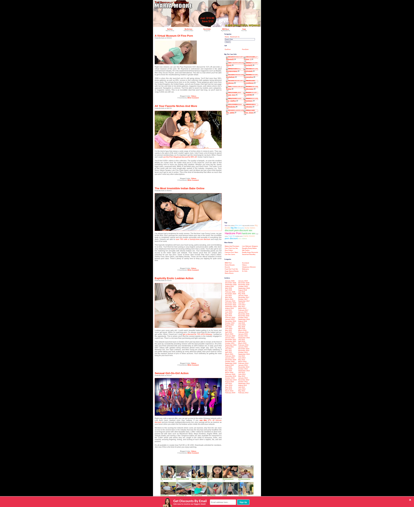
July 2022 (228, 327)
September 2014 (244, 354)
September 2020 (231, 363)
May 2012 (241, 391)
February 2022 (230, 336)
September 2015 (244, 338)
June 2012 (241, 389)
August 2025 (229, 286)
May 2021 (228, 350)
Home (227, 37)
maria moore (249, 236)
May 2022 (228, 330)
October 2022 (229, 323)
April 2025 (228, 290)
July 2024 (228, 295)
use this (204, 420)
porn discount (231, 238)
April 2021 (228, 352)
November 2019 (230, 376)
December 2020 (230, 360)
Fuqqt (244, 29)
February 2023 (230, 317)
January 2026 (229, 281)
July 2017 (241, 303)
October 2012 (243, 382)
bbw (226, 225)
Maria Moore (229, 273)
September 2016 (244, 319)
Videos (193, 96)
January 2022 (229, 338)
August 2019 (229, 382)
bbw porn (238, 225)
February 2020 (230, 374)
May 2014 (241, 360)
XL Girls (244, 271)
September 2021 (231, 345)
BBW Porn (228, 263)
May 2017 (241, 306)
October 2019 (229, 378)
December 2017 (243, 297)
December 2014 (243, 349)
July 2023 (228, 310)
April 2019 (228, 389)
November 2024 (230, 294)
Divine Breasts (230, 265)
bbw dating (231, 225)
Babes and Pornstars (232, 246)
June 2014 (241, 358)
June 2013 (241, 374)
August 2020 (229, 365)
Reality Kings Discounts (250, 252)
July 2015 (241, 339)
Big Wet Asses (188, 29)
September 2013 (244, 371)
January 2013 (243, 378)
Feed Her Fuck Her (231, 269)
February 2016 (243, 332)
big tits (234, 228)
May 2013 (241, 376)
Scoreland (245, 263)
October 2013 (243, 369)
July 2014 (241, 356)
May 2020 (228, 371)
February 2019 (230, 393)
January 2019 (243, 281)
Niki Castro (245, 250)
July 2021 (228, 349)
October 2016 (243, 317)
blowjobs (240, 228)
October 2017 (243, 299)
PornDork (245, 49)
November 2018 (243, 284)
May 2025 (228, 288)
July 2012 (241, 387)
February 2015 (243, 345)
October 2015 (243, 336)
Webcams (245, 269)
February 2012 (243, 393)
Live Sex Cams (230, 254)
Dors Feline (229, 250)
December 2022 (230, 321)
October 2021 (229, 343)
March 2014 (242, 361)
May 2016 (241, 327)
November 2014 (243, 350)
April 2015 (241, 341)
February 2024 (230, 301)
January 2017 (243, 312)
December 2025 (230, 283)
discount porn (232, 230)
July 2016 (241, 323)
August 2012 (242, 385)
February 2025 (230, 292)
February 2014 (243, 363)
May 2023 (228, 314)
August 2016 (242, 321)
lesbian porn (239, 236)
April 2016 (241, 328)
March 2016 (242, 330)
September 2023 (231, 306)
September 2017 (244, 301)
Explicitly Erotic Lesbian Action (174, 278)
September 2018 (244, 288)
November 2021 (230, 341)
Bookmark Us (234, 37)
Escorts (227, 267)
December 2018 (243, 283)
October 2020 (229, 361)
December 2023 (230, 303)
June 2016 (241, 325)
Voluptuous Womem (249, 267)
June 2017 (241, 305)
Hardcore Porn (233, 233)
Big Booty (170, 29)
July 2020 (228, 367)
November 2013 (243, 367)
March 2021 (229, 354)
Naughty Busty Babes (249, 248)
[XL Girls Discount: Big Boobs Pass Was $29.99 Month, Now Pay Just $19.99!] (207, 26)
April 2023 (228, 316)
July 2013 (241, 372)
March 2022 (229, 334)
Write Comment (193, 98)
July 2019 (228, 383)
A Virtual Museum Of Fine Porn (174, 35)
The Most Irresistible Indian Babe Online (179, 188)
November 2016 (243, 316)
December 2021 (230, 339)
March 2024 (229, 299)
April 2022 (228, 332)
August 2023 (229, 308)
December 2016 (243, 314)
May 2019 (228, 387)
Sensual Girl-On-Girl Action (172, 373)
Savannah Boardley (248, 254)
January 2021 (229, 358)
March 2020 (229, 372)
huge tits (231, 236)
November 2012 (243, 380)
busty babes (250, 228)
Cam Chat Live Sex (231, 248)
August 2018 (242, 290)
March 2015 (242, 343)
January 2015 (243, 347)
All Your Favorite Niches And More (176, 106)
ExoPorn (228, 49)
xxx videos (242, 239)
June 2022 (228, 328)
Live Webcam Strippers (250, 246)
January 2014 (243, 365)
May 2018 (241, 294)
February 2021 (230, 356)
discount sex (245, 230)
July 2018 (241, 292)
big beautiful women (248, 225)
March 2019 (229, 391)
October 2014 (243, 352)
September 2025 (231, 284)
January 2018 (243, 295)
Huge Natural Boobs (232, 271)
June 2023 (228, 312)
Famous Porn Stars (231, 252)
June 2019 (228, 385)
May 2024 (228, 297)
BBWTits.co (225, 29)
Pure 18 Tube (207, 29)
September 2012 (244, 383)
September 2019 (231, 380)
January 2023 (229, 319)
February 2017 (243, 310)
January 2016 (243, 334)
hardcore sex (248, 233)
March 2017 (242, 308)
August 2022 (229, 325)
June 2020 (228, 369)
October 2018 (243, 286)
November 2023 (230, 305)
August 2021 (229, 347)
